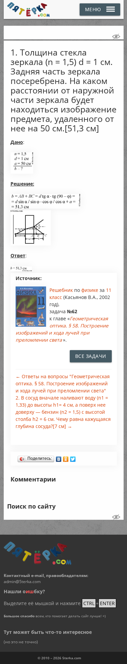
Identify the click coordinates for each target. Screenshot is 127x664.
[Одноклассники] (65, 457)
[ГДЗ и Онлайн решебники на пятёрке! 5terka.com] (29, 9)
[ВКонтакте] (58, 457)
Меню (93, 9)
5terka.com (71, 658)
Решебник (61, 290)
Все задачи (90, 356)
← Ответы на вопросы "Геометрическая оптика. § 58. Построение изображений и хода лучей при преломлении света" (63, 383)
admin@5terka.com (22, 581)
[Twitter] (73, 457)
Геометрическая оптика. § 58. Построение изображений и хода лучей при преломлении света (62, 329)
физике (90, 290)
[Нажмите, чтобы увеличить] (22, 172)
